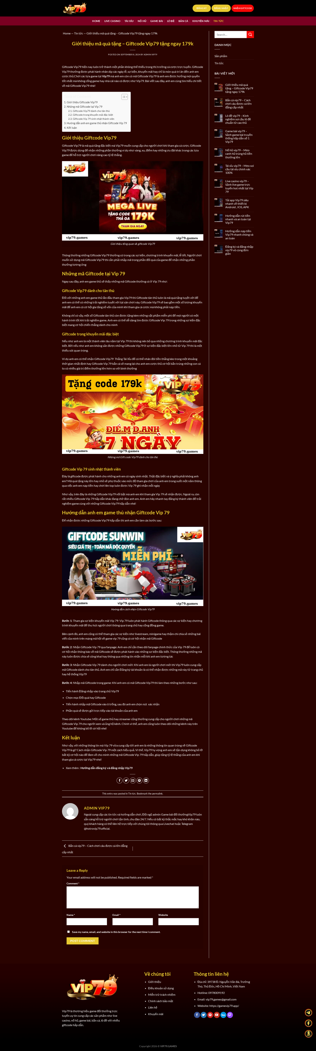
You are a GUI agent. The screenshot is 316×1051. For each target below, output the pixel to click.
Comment (73, 883)
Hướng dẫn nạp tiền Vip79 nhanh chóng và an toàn (239, 234)
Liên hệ (152, 1007)
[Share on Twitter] (126, 780)
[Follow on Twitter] (204, 1015)
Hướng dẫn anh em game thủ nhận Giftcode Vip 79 (97, 123)
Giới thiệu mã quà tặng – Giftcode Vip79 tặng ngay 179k (239, 88)
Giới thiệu (154, 981)
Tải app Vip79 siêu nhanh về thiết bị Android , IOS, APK (237, 203)
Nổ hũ (142, 21)
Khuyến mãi (200, 21)
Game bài (156, 21)
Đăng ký (202, 8)
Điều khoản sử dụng (161, 988)
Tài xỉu (129, 21)
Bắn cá (183, 21)
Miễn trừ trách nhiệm (161, 994)
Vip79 (192, 814)
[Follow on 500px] (223, 1015)
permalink (157, 793)
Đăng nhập (221, 8)
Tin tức (218, 21)
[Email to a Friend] (133, 780)
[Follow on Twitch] (230, 1015)
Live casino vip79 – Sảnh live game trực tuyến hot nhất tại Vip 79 (239, 186)
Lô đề (170, 21)
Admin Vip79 (150, 54)
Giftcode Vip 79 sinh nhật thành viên (93, 118)
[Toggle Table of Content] (123, 97)
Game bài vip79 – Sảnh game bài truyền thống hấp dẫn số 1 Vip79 (239, 136)
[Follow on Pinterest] (210, 1015)
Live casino (112, 21)
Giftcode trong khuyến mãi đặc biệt (93, 114)
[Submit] (250, 34)
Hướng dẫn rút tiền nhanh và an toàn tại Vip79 (238, 219)
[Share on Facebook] (119, 780)
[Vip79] (80, 8)
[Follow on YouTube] (217, 1015)
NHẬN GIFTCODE (242, 8)
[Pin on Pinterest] (139, 780)
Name (71, 914)
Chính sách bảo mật (160, 1001)
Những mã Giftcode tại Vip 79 (84, 106)
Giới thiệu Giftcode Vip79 (82, 102)
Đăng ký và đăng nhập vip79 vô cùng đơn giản (239, 250)
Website (163, 914)
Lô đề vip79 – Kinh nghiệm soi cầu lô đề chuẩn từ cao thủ (238, 119)
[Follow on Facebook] (197, 1015)
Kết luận (72, 127)
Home (96, 21)
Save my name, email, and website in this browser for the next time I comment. (116, 931)
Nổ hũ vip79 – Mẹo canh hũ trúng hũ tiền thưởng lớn (238, 153)
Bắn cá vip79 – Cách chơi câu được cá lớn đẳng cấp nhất (238, 103)
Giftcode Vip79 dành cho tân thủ (91, 110)
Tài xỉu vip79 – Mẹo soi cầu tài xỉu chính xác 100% (239, 169)
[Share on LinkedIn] (146, 780)
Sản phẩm (221, 56)
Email (116, 914)
